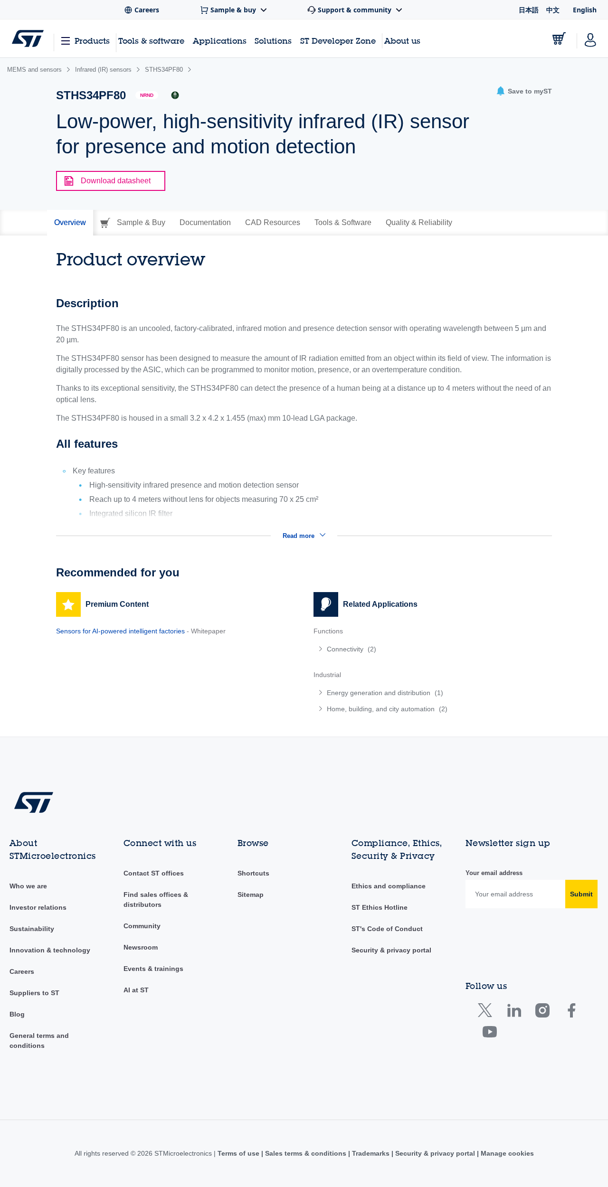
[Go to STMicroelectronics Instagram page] (542, 1012)
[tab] (70, 223)
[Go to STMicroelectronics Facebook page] (571, 1012)
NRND (146, 95)
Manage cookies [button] (506, 1153)
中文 (553, 9)
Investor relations (38, 907)
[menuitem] (433, 649)
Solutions (273, 41)
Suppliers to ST (34, 993)
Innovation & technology (50, 950)
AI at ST (136, 990)
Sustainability (32, 929)
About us (402, 41)
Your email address (494, 872)
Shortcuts (253, 873)
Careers (22, 971)
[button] (524, 91)
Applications (220, 41)
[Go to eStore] (559, 38)
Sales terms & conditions (305, 1153)
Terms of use (239, 1153)
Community (142, 926)
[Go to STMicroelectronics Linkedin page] (514, 1012)
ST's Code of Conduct (387, 929)
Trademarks (370, 1153)
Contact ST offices (154, 873)
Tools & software (151, 41)
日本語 (529, 9)
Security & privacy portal (391, 950)
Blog (17, 1014)
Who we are (28, 886)
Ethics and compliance (389, 886)
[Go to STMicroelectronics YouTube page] (489, 1034)
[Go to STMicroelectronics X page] (487, 1012)
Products (92, 41)
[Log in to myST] (590, 38)
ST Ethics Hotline (380, 907)
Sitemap (251, 894)
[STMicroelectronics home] (28, 38)
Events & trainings (153, 968)
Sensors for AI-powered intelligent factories (120, 631)
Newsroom (141, 947)
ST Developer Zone (338, 41)
